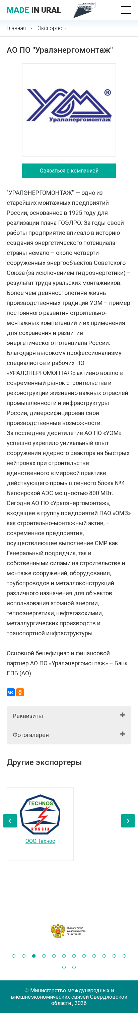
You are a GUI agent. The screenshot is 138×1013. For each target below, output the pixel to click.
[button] (13, 956)
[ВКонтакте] (11, 692)
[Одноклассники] (20, 692)
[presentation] (10, 820)
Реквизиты (28, 715)
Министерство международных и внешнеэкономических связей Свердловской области (69, 996)
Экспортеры (52, 28)
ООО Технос (40, 841)
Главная (16, 28)
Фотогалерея (31, 734)
